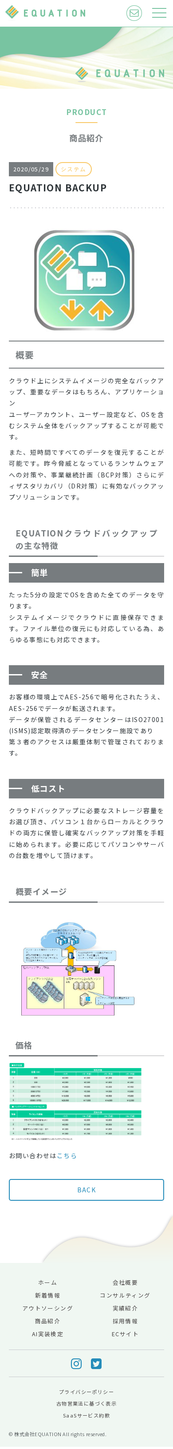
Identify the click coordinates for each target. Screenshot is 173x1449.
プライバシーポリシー (86, 1391)
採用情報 (125, 1321)
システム (73, 169)
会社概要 (125, 1282)
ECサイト (125, 1334)
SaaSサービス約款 (86, 1415)
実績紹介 (125, 1308)
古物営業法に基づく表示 (86, 1403)
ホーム (47, 1282)
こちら (67, 1155)
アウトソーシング (47, 1308)
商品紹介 (48, 1321)
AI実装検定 (47, 1334)
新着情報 (48, 1295)
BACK (86, 1189)
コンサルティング (125, 1295)
